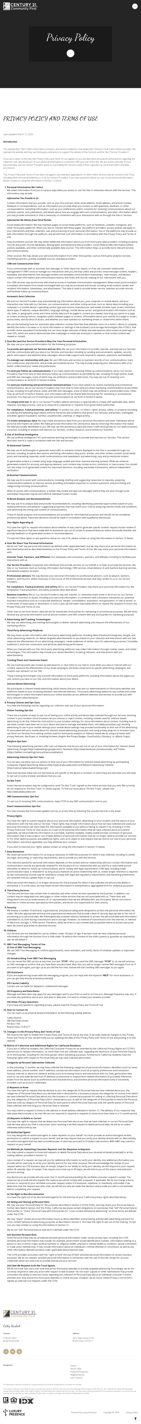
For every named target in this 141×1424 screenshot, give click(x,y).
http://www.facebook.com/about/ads (93, 749)
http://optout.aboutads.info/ (62, 764)
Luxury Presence (89, 1412)
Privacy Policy (132, 1412)
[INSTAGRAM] (6, 1351)
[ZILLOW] (19, 1351)
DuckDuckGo (94, 736)
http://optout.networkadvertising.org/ (27, 767)
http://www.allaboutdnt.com (21, 791)
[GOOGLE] (12, 1351)
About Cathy (75, 1368)
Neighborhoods (77, 1374)
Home (73, 1365)
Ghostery (106, 736)
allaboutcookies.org (109, 724)
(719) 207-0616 (9, 1338)
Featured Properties (79, 1371)
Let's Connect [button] (76, 1377)
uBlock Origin (122, 736)
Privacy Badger (78, 736)
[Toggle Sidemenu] (135, 6)
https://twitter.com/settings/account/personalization (35, 752)
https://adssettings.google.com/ (44, 749)
